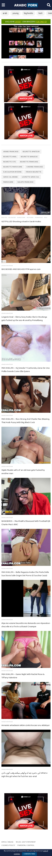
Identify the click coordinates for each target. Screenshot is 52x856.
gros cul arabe (10, 177)
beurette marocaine (12, 166)
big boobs (28, 13)
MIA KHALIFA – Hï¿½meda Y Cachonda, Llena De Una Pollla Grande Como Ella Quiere (25, 369)
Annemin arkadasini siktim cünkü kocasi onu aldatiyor (25, 725)
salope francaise (25, 182)
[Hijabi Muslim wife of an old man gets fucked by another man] (26, 445)
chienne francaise (34, 166)
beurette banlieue (29, 156)
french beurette (33, 171)
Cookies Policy (8, 845)
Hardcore (21, 217)
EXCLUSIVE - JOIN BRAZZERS (26, 21)
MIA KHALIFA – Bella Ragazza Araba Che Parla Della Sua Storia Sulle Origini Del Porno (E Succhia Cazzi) (25, 573)
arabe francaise (10, 151)
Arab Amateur (7, 266)
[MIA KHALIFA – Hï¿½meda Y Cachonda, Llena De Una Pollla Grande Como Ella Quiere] (26, 343)
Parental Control (25, 845)
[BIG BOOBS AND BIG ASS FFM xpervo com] (26, 244)
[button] (3, 5)
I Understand (29, 854)
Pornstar (39, 217)
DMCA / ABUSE (7, 842)
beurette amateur (31, 151)
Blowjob (12, 217)
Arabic (25, 5)
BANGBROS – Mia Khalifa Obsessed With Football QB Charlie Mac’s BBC (25, 522)
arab (5, 13)
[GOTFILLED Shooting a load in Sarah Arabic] (26, 201)
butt (41, 13)
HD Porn (30, 217)
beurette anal (10, 156)
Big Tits (4, 217)
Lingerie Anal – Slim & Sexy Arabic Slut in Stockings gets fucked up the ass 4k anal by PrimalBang (24, 318)
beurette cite (9, 161)
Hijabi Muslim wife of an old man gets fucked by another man (23, 471)
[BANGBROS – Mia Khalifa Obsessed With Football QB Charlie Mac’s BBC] (26, 496)
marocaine (8, 182)
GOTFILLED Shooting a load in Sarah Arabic (21, 221)
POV (45, 217)
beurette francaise (29, 161)
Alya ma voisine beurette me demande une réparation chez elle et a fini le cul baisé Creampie (25, 625)
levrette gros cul (30, 177)
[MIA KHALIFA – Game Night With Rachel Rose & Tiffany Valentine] (26, 649)
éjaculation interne (12, 171)
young (15, 13)
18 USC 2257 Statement (26, 842)
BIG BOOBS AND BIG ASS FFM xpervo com (20, 269)
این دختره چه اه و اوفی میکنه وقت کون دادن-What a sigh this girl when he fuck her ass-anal (24, 774)
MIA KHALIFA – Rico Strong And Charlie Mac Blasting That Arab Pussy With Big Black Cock (25, 420)
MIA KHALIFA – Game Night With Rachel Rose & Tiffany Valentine (22, 676)
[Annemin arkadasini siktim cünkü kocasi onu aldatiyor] (26, 700)
